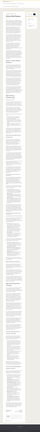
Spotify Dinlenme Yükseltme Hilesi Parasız (10, 6)
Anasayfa (5, 10)
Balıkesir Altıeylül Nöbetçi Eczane (18, 412)
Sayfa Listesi (21, 3)
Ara (34, 14)
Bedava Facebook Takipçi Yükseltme (9, 3)
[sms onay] (7, 18)
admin (15, 13)
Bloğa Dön (7, 411)
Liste (18, 3)
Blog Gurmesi (6, 1)
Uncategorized (11, 10)
